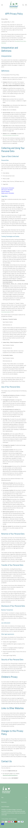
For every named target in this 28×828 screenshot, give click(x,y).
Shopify (15, 819)
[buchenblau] (14, 5)
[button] (23, 5)
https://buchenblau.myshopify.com (10, 135)
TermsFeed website (5, 312)
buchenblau (6, 819)
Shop (2, 797)
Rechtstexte (3, 802)
